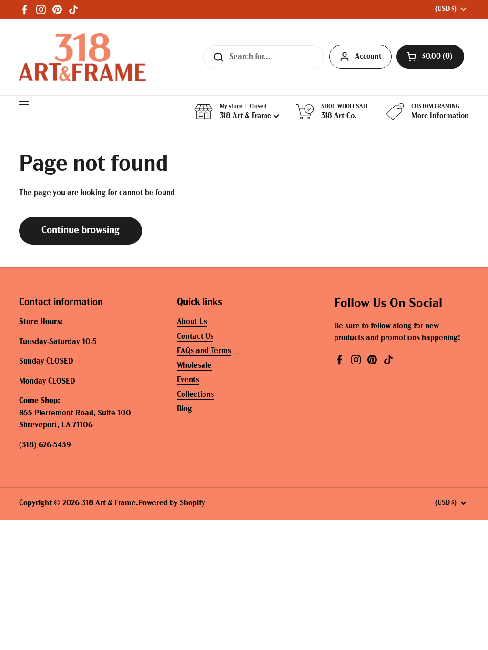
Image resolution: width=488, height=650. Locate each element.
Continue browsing (80, 231)
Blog (184, 409)
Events (188, 380)
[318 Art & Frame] (82, 57)
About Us (192, 322)
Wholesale (194, 366)
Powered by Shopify (171, 503)
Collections (195, 395)
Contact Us (195, 337)
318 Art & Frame (108, 503)
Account (368, 56)
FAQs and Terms (204, 351)
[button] (430, 57)
